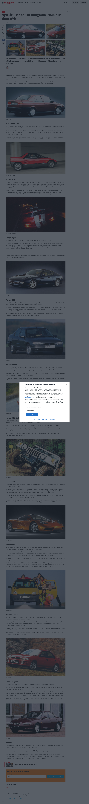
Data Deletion (37, 419)
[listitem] (44, 407)
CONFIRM (31, 414)
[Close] (67, 385)
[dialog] (44, 402)
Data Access (44, 419)
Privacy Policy (52, 419)
